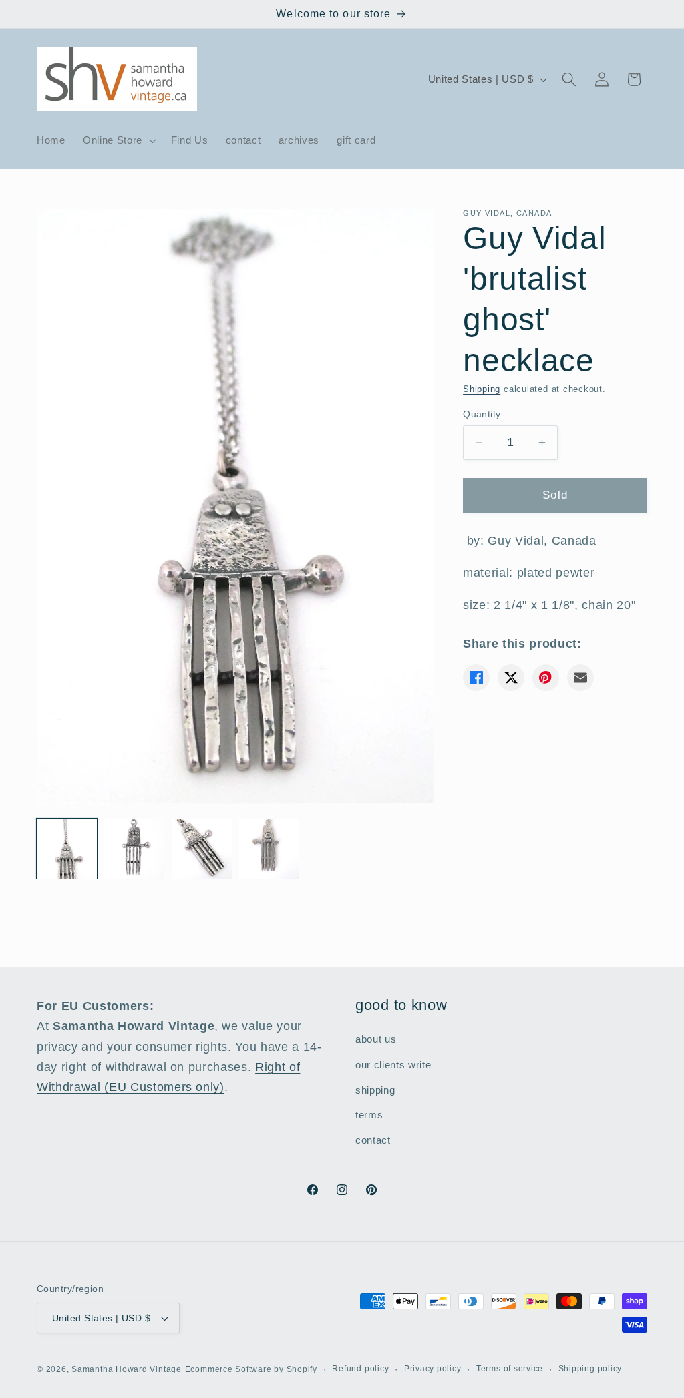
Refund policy (360, 1368)
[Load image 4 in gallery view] (269, 849)
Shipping (481, 389)
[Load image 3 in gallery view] (202, 849)
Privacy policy (433, 1368)
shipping (375, 1090)
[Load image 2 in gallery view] (134, 849)
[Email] (580, 677)
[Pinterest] (545, 677)
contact (373, 1140)
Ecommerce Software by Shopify (251, 1369)
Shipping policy (590, 1368)
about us (375, 1039)
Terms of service (509, 1368)
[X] (511, 677)
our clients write (393, 1064)
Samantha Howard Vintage (126, 1369)
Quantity (482, 414)
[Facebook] (476, 677)
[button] (118, 140)
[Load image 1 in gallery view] (67, 849)
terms (369, 1114)
